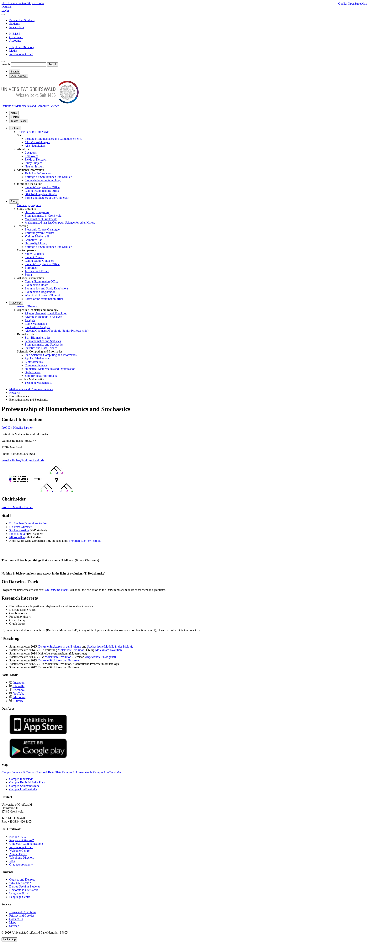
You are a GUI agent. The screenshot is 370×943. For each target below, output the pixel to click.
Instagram (19, 682)
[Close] (3, 14)
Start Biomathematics (37, 337)
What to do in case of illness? (42, 295)
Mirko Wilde (17, 537)
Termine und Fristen (37, 271)
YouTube (18, 693)
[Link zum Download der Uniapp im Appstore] (38, 733)
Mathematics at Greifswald (41, 219)
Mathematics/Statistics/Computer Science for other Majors (60, 222)
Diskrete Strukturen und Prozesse (58, 660)
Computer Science (36, 365)
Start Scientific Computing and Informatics (51, 355)
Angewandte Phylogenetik (101, 657)
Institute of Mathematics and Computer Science (53, 138)
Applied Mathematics (38, 358)
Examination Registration (40, 292)
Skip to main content (14, 3)
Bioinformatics (34, 361)
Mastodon (19, 697)
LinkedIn (18, 686)
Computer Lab (33, 239)
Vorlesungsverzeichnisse (39, 233)
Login (5, 10)
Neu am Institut (34, 166)
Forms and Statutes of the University (47, 197)
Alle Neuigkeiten (35, 145)
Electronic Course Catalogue (42, 229)
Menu (14, 112)
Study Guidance (34, 253)
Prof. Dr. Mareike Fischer (17, 427)
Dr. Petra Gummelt (20, 526)
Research (16, 302)
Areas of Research (28, 306)
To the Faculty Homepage (33, 131)
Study (14, 201)
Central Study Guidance (39, 260)
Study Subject (33, 163)
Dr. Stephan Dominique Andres (28, 523)
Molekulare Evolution (71, 650)
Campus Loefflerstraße (23, 789)
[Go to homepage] (40, 102)
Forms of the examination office (44, 298)
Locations (31, 152)
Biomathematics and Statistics (43, 341)
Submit (52, 64)
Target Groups (19, 120)
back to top (9, 939)
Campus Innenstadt (21, 779)
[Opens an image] (41, 490)
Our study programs (29, 205)
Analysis (30, 320)
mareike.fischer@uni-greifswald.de (23, 460)
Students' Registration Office (42, 187)
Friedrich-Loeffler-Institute (85, 540)
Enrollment (31, 267)
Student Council (34, 257)
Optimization (32, 372)
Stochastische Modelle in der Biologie (110, 646)
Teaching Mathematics (38, 382)
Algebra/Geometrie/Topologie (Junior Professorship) (56, 330)
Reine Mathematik (36, 323)
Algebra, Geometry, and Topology (45, 313)
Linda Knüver (17, 533)
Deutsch (7, 6)
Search (6, 64)
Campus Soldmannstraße (24, 785)
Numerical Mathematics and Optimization (50, 368)
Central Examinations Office (42, 190)
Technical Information (38, 173)
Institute (15, 128)
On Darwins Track (56, 589)
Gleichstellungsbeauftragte (41, 194)
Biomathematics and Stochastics (44, 344)
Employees (31, 156)
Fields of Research (36, 159)
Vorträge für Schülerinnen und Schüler (48, 176)
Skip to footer (35, 3)
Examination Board (36, 285)
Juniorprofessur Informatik (41, 375)
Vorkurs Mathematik (37, 236)
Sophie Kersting (19, 530)
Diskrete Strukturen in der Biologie (59, 646)
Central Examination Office (41, 281)
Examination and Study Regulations (46, 288)
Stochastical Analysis (37, 327)
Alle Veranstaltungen (37, 142)
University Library (36, 243)
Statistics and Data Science (41, 348)
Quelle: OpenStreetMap (352, 3)
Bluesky (18, 700)
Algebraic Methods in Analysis (43, 316)
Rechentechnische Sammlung (43, 180)
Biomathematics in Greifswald (43, 215)
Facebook (19, 689)
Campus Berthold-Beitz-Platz (27, 782)
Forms (28, 274)
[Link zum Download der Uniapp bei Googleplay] (38, 757)
